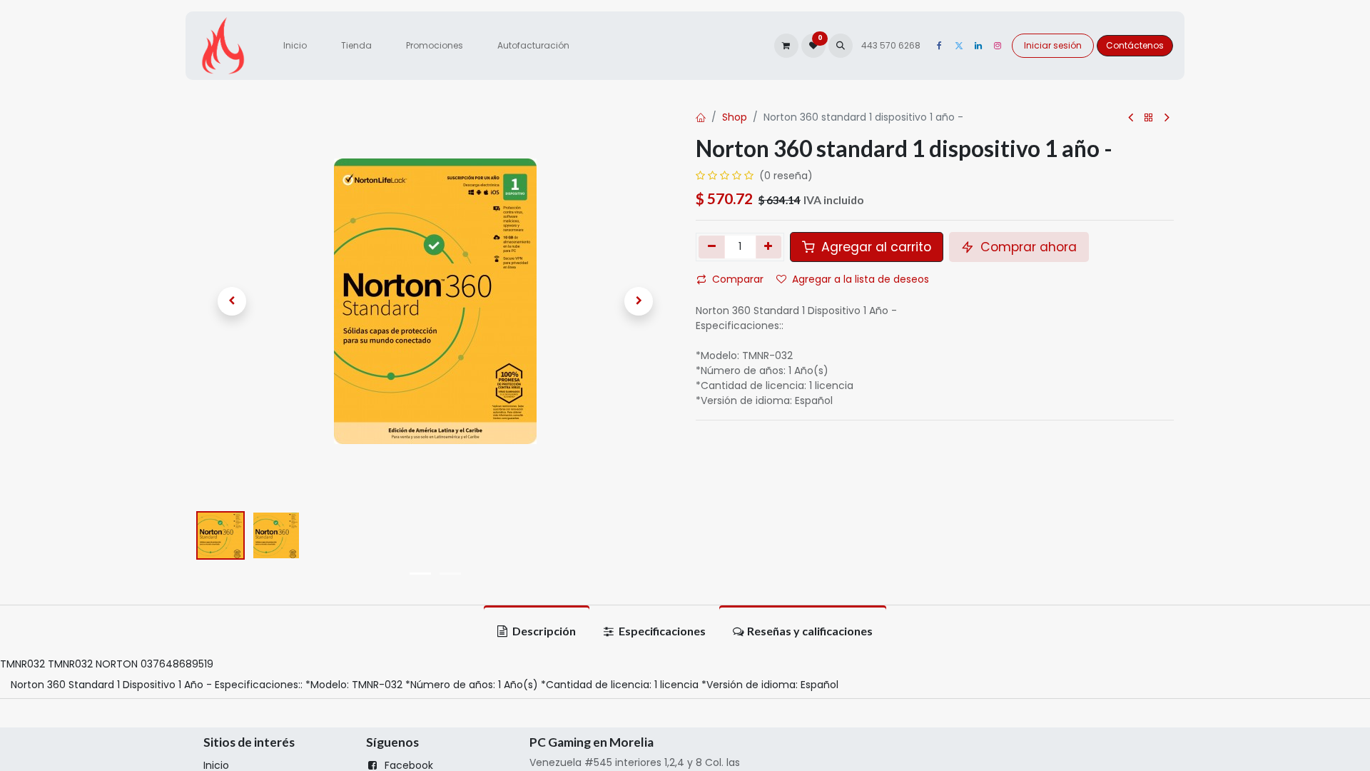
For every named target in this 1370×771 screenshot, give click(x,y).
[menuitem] (295, 46)
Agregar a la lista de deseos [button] (860, 279)
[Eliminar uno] (712, 247)
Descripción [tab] (543, 631)
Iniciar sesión (1053, 45)
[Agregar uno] (769, 247)
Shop (734, 117)
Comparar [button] (737, 279)
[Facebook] (939, 45)
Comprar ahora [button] (1027, 247)
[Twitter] (959, 45)
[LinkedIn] (978, 45)
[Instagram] (997, 45)
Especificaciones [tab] (661, 631)
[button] (840, 46)
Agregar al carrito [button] (874, 247)
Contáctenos (1135, 45)
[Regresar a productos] (1148, 118)
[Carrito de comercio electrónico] (786, 46)
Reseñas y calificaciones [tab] (810, 631)
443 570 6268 (892, 45)
